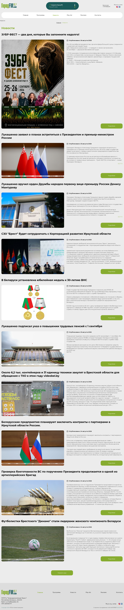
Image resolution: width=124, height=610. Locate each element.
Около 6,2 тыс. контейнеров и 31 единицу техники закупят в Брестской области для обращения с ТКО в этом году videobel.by (60, 374)
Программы (40, 15)
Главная (25, 15)
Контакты (98, 15)
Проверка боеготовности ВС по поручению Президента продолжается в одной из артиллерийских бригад (59, 473)
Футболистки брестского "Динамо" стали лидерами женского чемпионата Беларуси (61, 521)
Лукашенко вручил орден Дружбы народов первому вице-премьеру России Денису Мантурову (61, 185)
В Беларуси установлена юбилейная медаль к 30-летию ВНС (44, 280)
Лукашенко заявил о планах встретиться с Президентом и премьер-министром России (57, 136)
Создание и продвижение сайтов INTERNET (108, 607)
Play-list (69, 15)
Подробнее (111, 126)
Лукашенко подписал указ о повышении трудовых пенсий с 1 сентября (51, 326)
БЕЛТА (120, 163)
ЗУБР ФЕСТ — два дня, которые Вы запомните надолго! (40, 34)
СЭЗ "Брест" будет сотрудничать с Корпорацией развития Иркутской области (56, 233)
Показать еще (62, 573)
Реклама (83, 15)
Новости (73, 592)
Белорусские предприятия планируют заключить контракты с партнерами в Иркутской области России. (55, 423)
